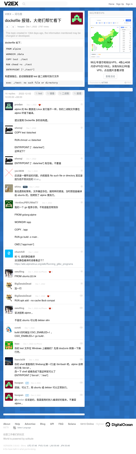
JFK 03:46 (65, 445)
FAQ (61, 423)
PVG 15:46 (43, 445)
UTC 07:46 (32, 445)
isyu (17, 343)
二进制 (65, 93)
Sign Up (120, 3)
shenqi (18, 127)
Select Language (23, 427)
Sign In (129, 3)
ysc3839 (19, 170)
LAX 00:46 (54, 445)
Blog (42, 423)
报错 (78, 93)
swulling (19, 271)
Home (111, 3)
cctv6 (18, 327)
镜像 (51, 93)
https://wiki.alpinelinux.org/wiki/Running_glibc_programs (44, 263)
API (52, 423)
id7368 (105, 82)
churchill (20, 251)
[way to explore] (11, 4)
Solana (72, 423)
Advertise (30, 423)
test (40, 93)
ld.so (36, 179)
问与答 (18, 14)
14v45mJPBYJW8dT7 (26, 202)
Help (17, 423)
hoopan (21, 26)
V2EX (8, 14)
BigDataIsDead (23, 283)
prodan (19, 104)
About (6, 423)
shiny (18, 186)
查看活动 (110, 76)
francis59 (20, 359)
